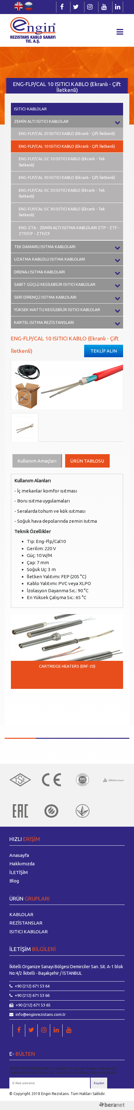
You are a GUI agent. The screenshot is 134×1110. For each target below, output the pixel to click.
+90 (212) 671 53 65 (33, 1005)
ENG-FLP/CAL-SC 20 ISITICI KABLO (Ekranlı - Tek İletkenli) (62, 193)
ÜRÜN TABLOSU (87, 461)
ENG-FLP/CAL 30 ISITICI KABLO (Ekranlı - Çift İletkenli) (67, 177)
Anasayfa (19, 855)
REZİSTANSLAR (25, 922)
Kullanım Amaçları (36, 461)
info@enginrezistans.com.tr (41, 1014)
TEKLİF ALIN (103, 350)
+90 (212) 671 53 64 (32, 986)
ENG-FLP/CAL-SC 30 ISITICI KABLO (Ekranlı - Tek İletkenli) (62, 212)
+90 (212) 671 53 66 (32, 995)
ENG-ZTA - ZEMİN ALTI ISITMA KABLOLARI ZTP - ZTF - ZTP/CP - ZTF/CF (69, 230)
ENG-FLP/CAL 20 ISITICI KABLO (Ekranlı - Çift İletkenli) (67, 133)
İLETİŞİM (18, 872)
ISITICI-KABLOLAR (30, 109)
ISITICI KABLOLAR (28, 931)
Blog (14, 880)
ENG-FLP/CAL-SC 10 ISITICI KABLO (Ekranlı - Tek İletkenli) (62, 161)
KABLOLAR (21, 914)
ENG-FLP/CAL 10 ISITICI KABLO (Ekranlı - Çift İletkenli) (67, 146)
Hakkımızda (22, 863)
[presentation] (20, 703)
